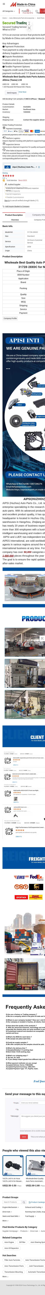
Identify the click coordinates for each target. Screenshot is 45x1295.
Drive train (6, 1212)
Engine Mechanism (9, 1207)
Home (4, 18)
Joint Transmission (36, 1266)
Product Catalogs (38, 1202)
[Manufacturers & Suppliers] (22, 4)
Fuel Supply (29, 1216)
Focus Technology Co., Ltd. (31, 1285)
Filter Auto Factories (12, 1260)
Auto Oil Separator (11, 1248)
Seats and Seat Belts (10, 1216)
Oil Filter (22, 1242)
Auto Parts (40, 18)
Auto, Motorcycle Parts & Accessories (21, 18)
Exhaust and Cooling (33, 1207)
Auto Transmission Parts (14, 1266)
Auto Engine (9, 1242)
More (4, 1276)
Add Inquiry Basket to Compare (17, 206)
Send (24, 1137)
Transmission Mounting (13, 1272)
